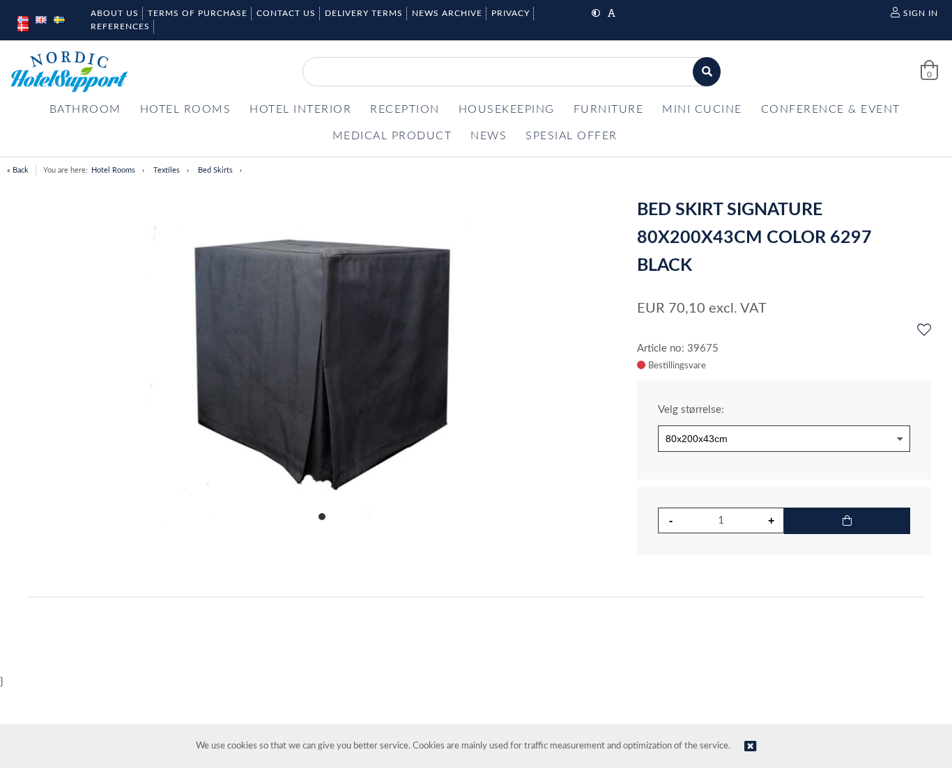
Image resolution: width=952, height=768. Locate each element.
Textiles (166, 170)
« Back (18, 170)
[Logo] (69, 71)
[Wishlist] (924, 331)
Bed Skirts (215, 170)
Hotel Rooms (113, 170)
